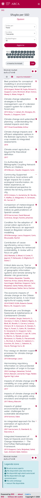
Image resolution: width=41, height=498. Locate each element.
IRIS (2, 10)
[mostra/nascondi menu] (39, 4)
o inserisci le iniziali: (14, 63)
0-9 (13, 52)
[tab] (6, 77)
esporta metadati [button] (23, 77)
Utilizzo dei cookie (15, 497)
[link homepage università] (30, 4)
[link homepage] (11, 4)
